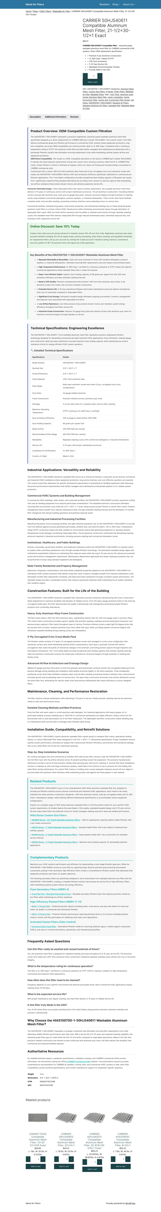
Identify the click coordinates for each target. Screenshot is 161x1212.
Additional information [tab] (55, 117)
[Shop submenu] (119, 4)
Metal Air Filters (35, 4)
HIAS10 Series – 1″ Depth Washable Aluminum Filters (54, 827)
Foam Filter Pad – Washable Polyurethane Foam (51, 894)
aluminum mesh (126, 94)
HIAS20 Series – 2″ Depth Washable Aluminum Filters (54, 835)
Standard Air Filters (120, 103)
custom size (103, 100)
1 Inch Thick (114, 94)
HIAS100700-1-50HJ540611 (100, 103)
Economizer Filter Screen (119, 100)
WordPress (130, 1203)
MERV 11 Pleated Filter (41, 906)
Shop (35, 11)
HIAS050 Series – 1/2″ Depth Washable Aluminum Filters (56, 820)
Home (28, 11)
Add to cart (92, 82)
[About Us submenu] (134, 4)
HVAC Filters (45, 11)
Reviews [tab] (74, 117)
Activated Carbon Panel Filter (44, 926)
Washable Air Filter (61, 11)
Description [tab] (35, 117)
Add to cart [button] (36, 1166)
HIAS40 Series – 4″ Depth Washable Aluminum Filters (55, 842)
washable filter (114, 106)
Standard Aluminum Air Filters (95, 106)
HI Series (109, 92)
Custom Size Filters (97, 92)
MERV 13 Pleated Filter (41, 914)
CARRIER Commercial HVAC (79, 1061)
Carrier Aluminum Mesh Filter (95, 97)
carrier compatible (115, 97)
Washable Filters (97, 94)
